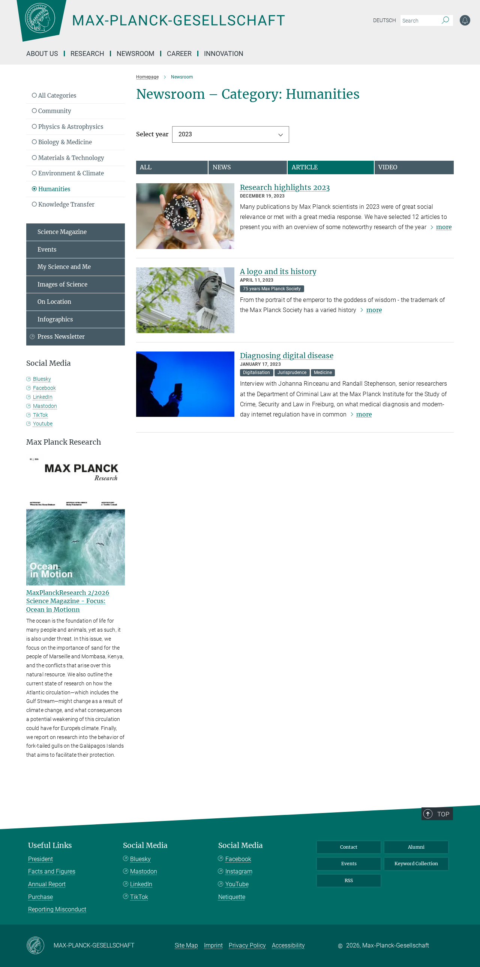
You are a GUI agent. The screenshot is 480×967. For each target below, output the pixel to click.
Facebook (44, 388)
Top (443, 814)
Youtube (42, 424)
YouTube (237, 884)
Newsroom (135, 53)
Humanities (53, 189)
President (40, 859)
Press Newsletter (61, 336)
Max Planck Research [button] (63, 442)
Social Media (145, 845)
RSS (349, 880)
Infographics (55, 319)
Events (47, 249)
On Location (54, 301)
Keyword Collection (416, 863)
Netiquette (231, 897)
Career (179, 53)
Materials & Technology (70, 157)
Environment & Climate (70, 173)
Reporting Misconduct (57, 909)
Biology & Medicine (64, 142)
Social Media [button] (48, 363)
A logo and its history (278, 271)
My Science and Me (64, 266)
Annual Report (47, 884)
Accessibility (288, 945)
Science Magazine (62, 231)
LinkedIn (42, 397)
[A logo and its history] (185, 300)
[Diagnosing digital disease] (185, 384)
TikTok (40, 415)
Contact (348, 847)
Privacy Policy (247, 945)
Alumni (416, 847)
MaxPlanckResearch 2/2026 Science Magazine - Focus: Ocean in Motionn (68, 601)
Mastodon (45, 406)
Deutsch (384, 20)
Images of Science (62, 284)
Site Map (186, 945)
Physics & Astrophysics (70, 126)
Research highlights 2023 (285, 187)
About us (42, 53)
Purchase (40, 897)
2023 (185, 134)
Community (54, 111)
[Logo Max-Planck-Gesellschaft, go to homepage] (150, 26)
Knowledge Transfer (65, 204)
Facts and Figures (51, 871)
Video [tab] (388, 167)
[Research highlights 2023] (185, 216)
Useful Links (50, 845)
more (444, 227)
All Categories (56, 95)
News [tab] (222, 167)
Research (87, 53)
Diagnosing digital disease (286, 355)
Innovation (223, 53)
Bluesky (42, 379)
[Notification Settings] (465, 20)
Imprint (213, 945)
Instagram (238, 871)
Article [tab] (305, 167)
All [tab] (146, 167)
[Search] (445, 20)
